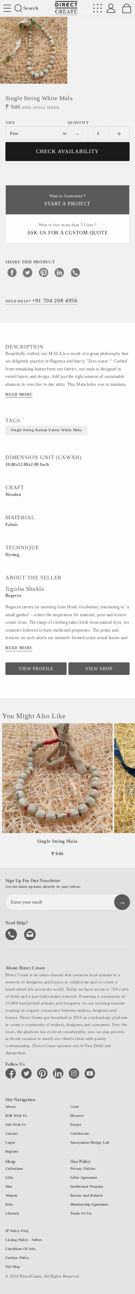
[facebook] (11, 272)
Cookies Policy (17, 1258)
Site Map (12, 1267)
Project (75, 1125)
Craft (74, 1107)
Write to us (30, 933)
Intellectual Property (87, 1186)
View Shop (98, 669)
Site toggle (7, 8)
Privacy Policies (83, 1169)
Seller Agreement (83, 1177)
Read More (18, 394)
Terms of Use (81, 1213)
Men (9, 1186)
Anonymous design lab (89, 1142)
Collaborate (79, 1133)
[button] (130, 790)
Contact (11, 1133)
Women (11, 1195)
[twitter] (27, 272)
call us (11, 933)
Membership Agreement (89, 1204)
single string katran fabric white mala (46, 430)
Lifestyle (12, 1213)
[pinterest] (43, 272)
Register (11, 1151)
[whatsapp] (75, 272)
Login (10, 1142)
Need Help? (41, 300)
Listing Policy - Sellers (23, 1240)
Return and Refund (86, 1195)
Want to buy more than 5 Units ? (67, 229)
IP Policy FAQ (16, 1231)
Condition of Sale (20, 1249)
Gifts (9, 1177)
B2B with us (16, 1116)
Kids (9, 1204)
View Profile (36, 669)
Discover (77, 1116)
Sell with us (15, 1125)
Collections (14, 1169)
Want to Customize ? (67, 200)
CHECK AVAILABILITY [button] (67, 151)
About (10, 1107)
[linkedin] (59, 272)
